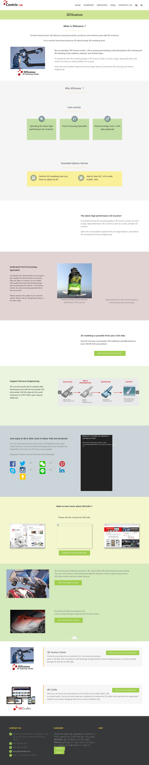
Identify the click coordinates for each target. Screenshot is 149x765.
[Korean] (136, 5)
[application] (96, 463)
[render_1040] (27, 611)
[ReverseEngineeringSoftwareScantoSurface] (98, 392)
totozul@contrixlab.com (21, 751)
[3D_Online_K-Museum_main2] (22, 688)
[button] (142, 5)
